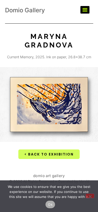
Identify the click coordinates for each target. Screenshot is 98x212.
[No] (90, 196)
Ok (50, 204)
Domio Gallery (25, 10)
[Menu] (84, 10)
